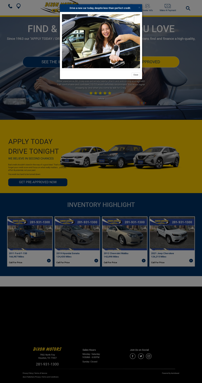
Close (135, 75)
